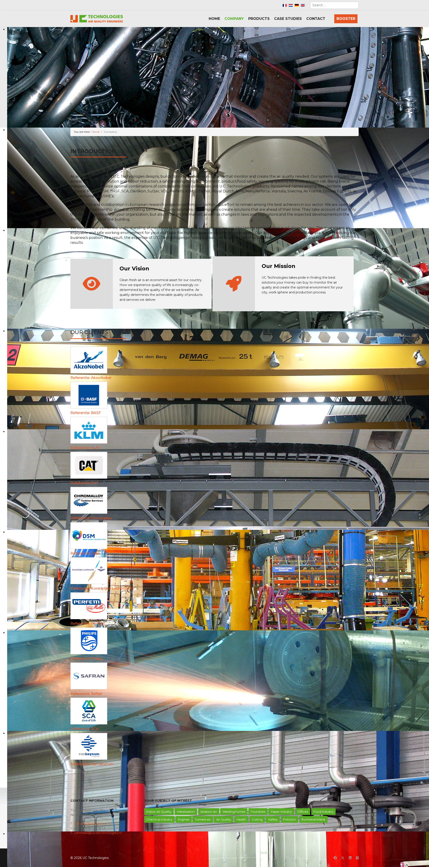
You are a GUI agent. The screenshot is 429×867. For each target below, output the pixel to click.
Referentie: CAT (84, 483)
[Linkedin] (350, 858)
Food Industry (323, 811)
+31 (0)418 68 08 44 (90, 824)
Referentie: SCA (84, 729)
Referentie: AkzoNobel (90, 378)
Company (234, 19)
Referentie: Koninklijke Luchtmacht (102, 588)
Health (241, 819)
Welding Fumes (234, 811)
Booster (345, 19)
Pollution (289, 819)
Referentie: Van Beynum (92, 764)
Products (259, 19)
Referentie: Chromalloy (91, 518)
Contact (315, 19)
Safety (273, 819)
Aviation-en (208, 811)
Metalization (186, 811)
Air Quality (223, 819)
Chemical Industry (159, 819)
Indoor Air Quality (158, 811)
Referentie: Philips (86, 659)
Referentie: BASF (85, 413)
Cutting (257, 819)
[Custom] (357, 858)
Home (214, 19)
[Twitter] (342, 858)
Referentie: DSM (85, 553)
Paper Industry (281, 811)
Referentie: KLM (84, 448)
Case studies (288, 19)
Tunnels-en (203, 819)
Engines (183, 819)
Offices (302, 811)
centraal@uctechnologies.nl (98, 833)
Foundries (258, 811)
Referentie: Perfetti (87, 623)
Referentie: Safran (86, 694)
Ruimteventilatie (313, 819)
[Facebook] (335, 858)
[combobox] (334, 5)
